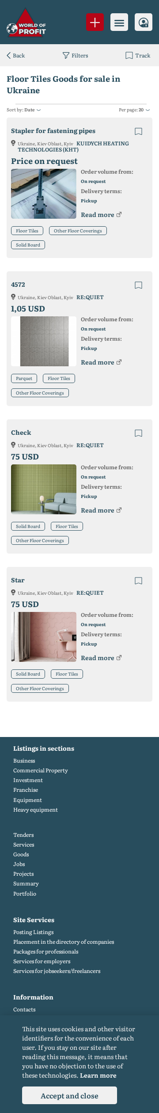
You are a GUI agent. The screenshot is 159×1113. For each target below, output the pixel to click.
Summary (26, 883)
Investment (28, 780)
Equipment (27, 800)
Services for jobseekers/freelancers (56, 971)
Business (24, 760)
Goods (21, 854)
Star (18, 580)
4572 (18, 284)
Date (29, 109)
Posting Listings (33, 932)
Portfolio (24, 893)
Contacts (24, 1009)
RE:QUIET (90, 297)
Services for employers (41, 961)
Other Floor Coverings (78, 230)
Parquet (24, 378)
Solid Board (28, 244)
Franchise (25, 790)
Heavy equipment (35, 809)
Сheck (21, 432)
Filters (80, 55)
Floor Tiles (27, 230)
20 (141, 109)
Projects (23, 873)
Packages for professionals (45, 951)
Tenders (23, 835)
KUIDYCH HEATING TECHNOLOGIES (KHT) (73, 146)
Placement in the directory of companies (63, 942)
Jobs (19, 864)
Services (23, 844)
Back (19, 55)
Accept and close (69, 1095)
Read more (97, 214)
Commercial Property (40, 770)
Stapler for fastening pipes (53, 130)
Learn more (98, 1075)
